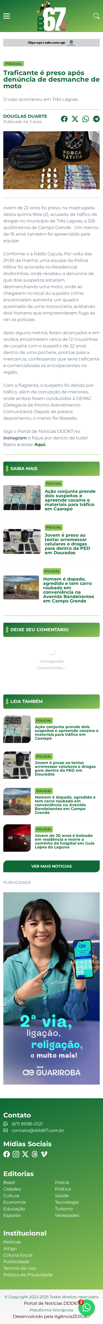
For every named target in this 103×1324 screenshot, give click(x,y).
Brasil (9, 1182)
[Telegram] (96, 119)
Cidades (12, 1189)
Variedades (67, 1215)
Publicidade (16, 1261)
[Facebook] (64, 119)
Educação (14, 1208)
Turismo (64, 1208)
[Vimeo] (44, 1154)
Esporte (12, 1215)
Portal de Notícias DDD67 (51, 16)
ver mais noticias (51, 866)
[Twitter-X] (75, 119)
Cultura (11, 1195)
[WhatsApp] (85, 119)
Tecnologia (67, 1202)
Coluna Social (17, 1255)
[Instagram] (16, 1154)
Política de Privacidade (28, 1274)
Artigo (10, 1248)
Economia (14, 1202)
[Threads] (34, 1154)
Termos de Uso (19, 1268)
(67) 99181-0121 (27, 1123)
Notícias (12, 1242)
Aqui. (39, 444)
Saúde (62, 1195)
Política (63, 1189)
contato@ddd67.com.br (38, 1130)
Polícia (62, 1182)
